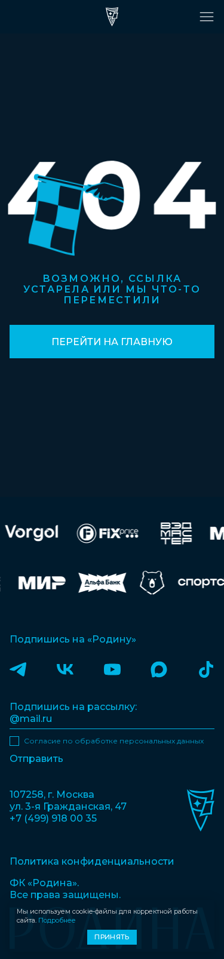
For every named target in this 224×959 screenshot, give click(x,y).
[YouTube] (112, 669)
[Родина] (112, 16)
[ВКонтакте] (65, 669)
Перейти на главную (112, 342)
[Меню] (206, 16)
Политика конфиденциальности (92, 861)
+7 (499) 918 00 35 (53, 818)
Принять (111, 937)
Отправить (36, 758)
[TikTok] (206, 669)
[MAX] (159, 669)
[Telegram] (18, 669)
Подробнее (57, 920)
